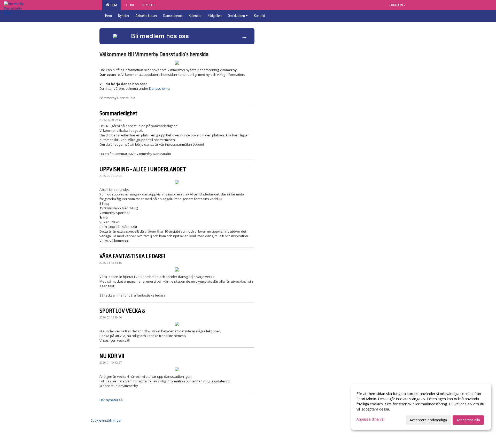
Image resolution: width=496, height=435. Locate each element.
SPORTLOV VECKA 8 (122, 311)
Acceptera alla (468, 419)
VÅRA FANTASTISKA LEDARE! (132, 256)
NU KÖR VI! (111, 356)
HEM (113, 5)
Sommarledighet (118, 113)
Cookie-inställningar (106, 420)
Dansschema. (160, 88)
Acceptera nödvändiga (428, 419)
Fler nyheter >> (111, 400)
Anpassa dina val (370, 419)
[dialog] (421, 406)
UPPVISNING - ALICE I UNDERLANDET (142, 169)
